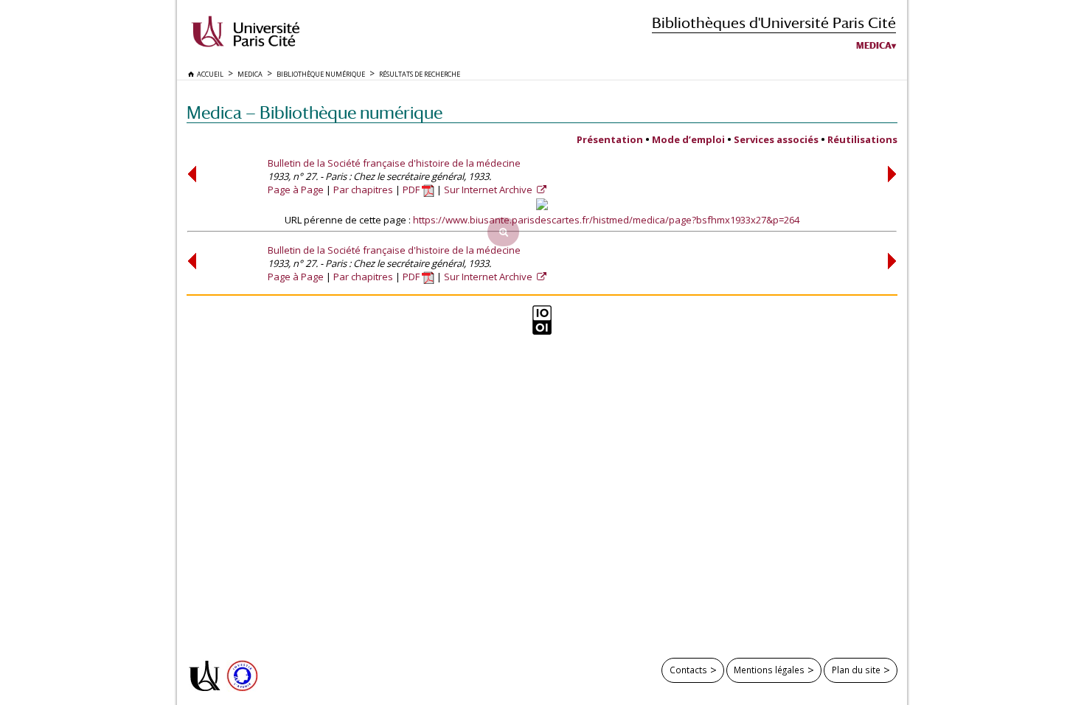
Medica (874, 46)
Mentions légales (769, 670)
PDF (412, 189)
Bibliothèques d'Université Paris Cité (774, 22)
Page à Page (296, 189)
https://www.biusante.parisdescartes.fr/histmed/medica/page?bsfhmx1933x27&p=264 (606, 219)
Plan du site (856, 670)
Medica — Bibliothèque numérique (314, 112)
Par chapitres (363, 189)
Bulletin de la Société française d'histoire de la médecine (394, 163)
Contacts (688, 670)
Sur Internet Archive (489, 189)
